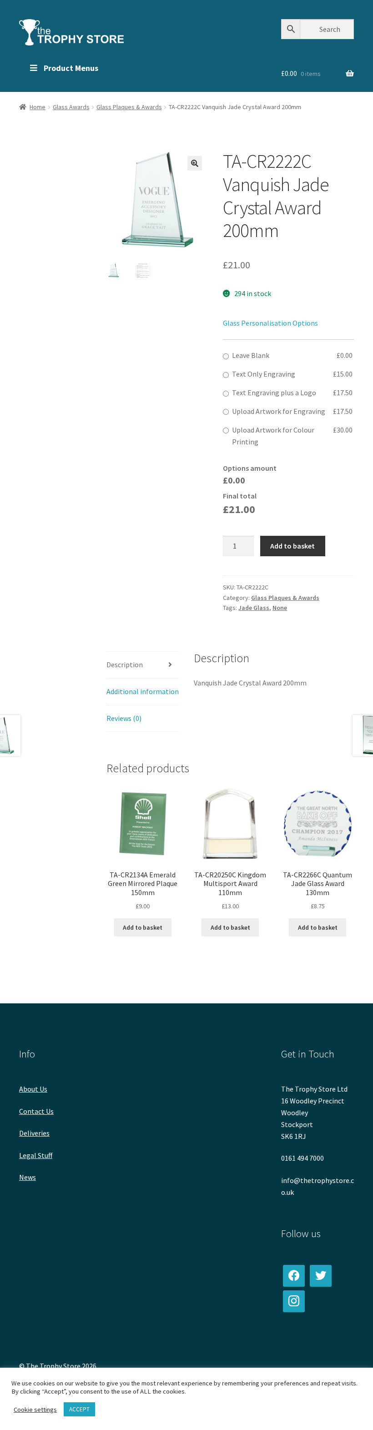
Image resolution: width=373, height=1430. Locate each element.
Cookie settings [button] (35, 1409)
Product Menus (71, 68)
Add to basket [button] (142, 927)
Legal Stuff (35, 1155)
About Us (33, 1088)
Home (37, 107)
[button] (194, 163)
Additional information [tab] (142, 691)
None (279, 608)
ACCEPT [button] (79, 1409)
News (27, 1177)
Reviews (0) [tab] (123, 718)
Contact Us (36, 1111)
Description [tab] (124, 664)
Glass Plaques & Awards (129, 107)
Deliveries (34, 1133)
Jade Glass (253, 608)
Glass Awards (71, 107)
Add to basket (292, 545)
